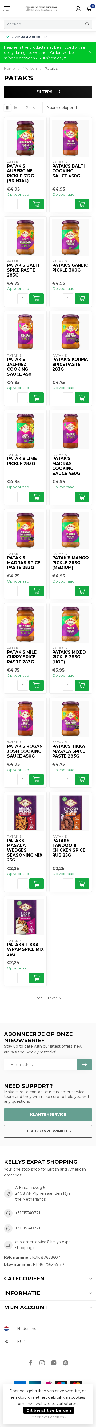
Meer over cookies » (48, 1417)
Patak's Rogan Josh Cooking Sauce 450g (25, 751)
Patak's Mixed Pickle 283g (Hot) (69, 657)
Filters (45, 91)
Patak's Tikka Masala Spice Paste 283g (68, 751)
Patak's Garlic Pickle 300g (70, 268)
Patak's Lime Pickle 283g (22, 461)
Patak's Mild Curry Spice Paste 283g (22, 657)
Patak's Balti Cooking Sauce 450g (68, 171)
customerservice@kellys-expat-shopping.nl (44, 1245)
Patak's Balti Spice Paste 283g (23, 270)
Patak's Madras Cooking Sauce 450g (66, 466)
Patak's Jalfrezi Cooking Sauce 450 (19, 367)
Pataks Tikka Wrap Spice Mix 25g (25, 949)
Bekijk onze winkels (48, 1131)
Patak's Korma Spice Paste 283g (70, 364)
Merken (30, 68)
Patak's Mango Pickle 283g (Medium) (70, 562)
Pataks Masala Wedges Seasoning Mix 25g (24, 850)
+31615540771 (27, 1213)
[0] (89, 8)
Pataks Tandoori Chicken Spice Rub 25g (68, 848)
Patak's (51, 68)
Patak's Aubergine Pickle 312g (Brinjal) (20, 173)
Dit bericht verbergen (48, 1410)
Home (9, 68)
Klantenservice (48, 1114)
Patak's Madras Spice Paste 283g (23, 562)
